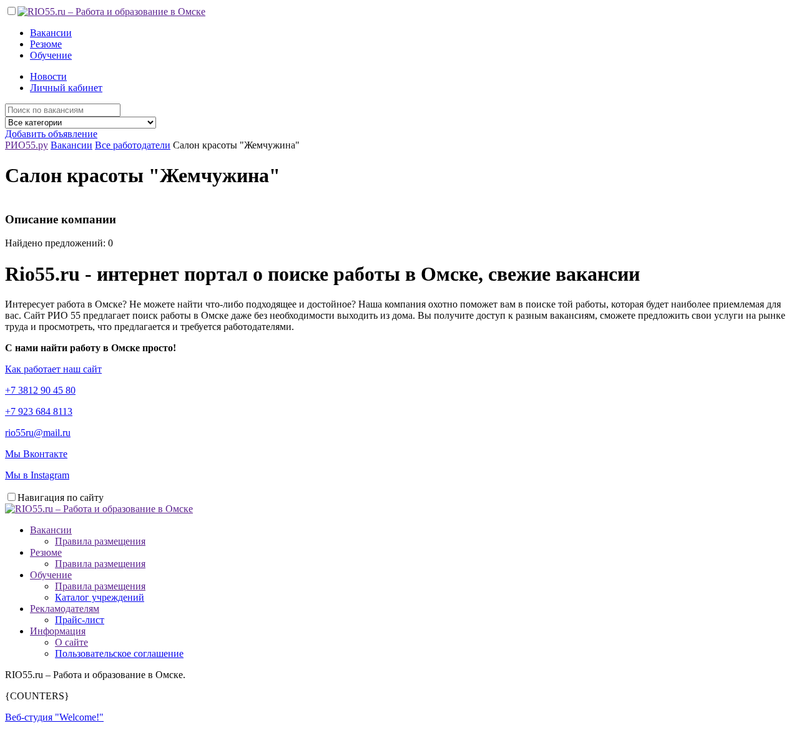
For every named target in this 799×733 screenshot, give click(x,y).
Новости (48, 76)
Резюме (46, 44)
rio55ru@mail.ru (38, 432)
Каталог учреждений (99, 597)
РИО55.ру (26, 145)
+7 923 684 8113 (38, 411)
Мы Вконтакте (36, 454)
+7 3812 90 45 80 (40, 390)
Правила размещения (100, 541)
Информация (58, 631)
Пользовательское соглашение (119, 653)
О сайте (71, 642)
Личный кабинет (66, 87)
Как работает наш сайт (53, 369)
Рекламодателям (64, 608)
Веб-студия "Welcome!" (54, 717)
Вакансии (51, 32)
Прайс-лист (79, 619)
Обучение (51, 55)
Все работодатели (132, 145)
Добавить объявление (51, 134)
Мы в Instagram (37, 475)
